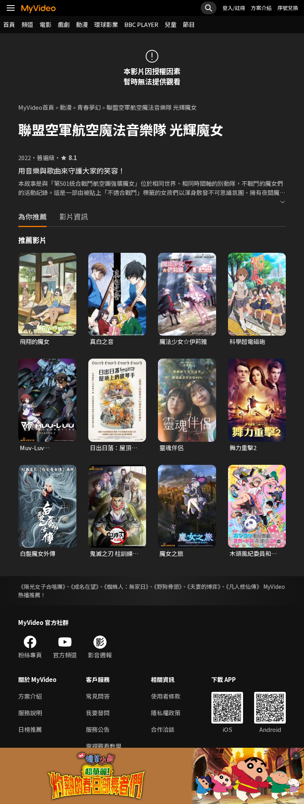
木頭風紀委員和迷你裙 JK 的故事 (253, 553)
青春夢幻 (89, 107)
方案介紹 (261, 7)
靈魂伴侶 (171, 447)
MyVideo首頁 (36, 107)
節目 (189, 24)
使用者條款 (165, 696)
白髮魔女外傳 (37, 553)
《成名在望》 (85, 586)
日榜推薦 (30, 729)
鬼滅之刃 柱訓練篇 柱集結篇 (114, 553)
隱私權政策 (165, 713)
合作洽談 (163, 729)
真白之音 (102, 341)
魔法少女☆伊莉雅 (183, 341)
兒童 (171, 24)
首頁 (9, 24)
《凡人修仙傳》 (244, 586)
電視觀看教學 (104, 746)
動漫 (82, 24)
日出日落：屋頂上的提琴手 (113, 447)
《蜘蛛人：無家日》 (126, 586)
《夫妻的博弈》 (203, 586)
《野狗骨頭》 (168, 586)
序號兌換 (287, 7)
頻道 (27, 24)
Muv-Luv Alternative (36, 447)
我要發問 (98, 713)
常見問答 (98, 696)
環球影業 (106, 24)
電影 (45, 24)
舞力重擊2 (243, 447)
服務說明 (30, 713)
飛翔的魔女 (34, 341)
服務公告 (98, 729)
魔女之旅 (171, 553)
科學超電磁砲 (247, 341)
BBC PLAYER (141, 24)
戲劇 (64, 24)
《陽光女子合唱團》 (41, 586)
